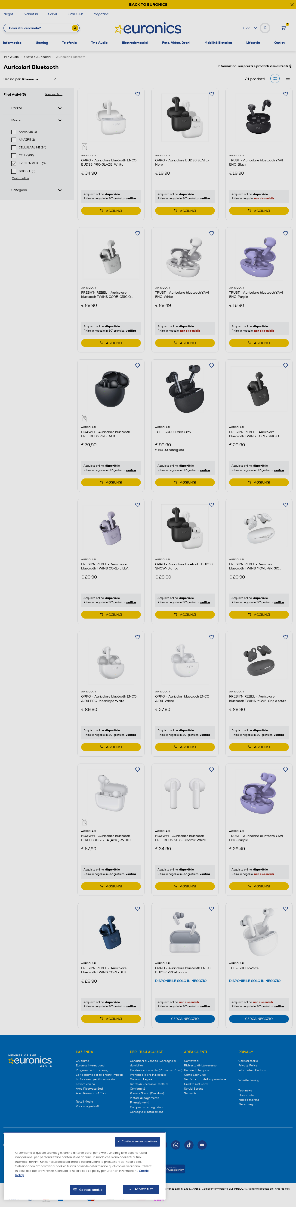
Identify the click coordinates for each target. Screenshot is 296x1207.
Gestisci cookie (91, 1190)
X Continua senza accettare (137, 1141)
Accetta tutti (144, 1189)
